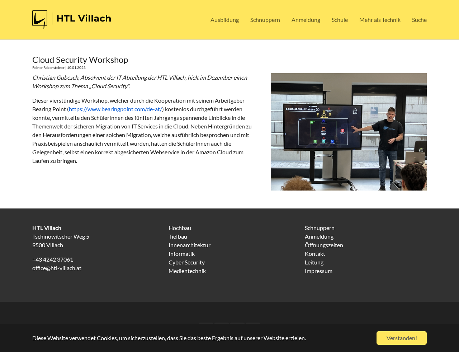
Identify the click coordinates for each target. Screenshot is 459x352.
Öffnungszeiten (324, 244)
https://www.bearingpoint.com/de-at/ (115, 108)
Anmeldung (319, 236)
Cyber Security (187, 262)
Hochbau (180, 227)
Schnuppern (320, 227)
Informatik (182, 253)
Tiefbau (178, 236)
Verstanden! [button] (402, 337)
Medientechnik (187, 270)
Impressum (318, 270)
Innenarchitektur (189, 244)
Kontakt (315, 253)
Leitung (314, 262)
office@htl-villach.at (56, 267)
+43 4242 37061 (52, 259)
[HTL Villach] (71, 19)
